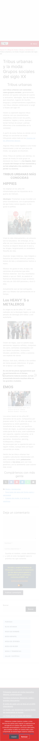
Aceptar (14, 737)
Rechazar (24, 737)
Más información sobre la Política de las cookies (18, 733)
